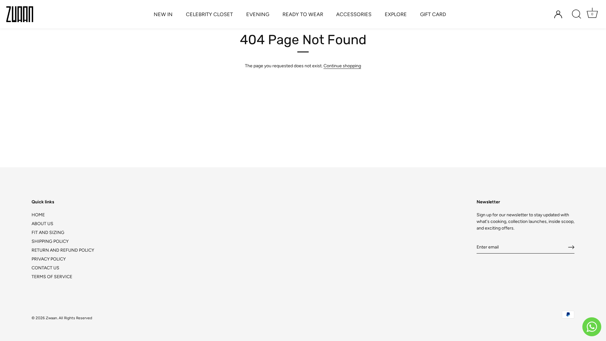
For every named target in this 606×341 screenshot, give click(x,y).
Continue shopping (342, 66)
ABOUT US (42, 223)
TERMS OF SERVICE (52, 276)
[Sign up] (571, 247)
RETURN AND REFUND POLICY (63, 250)
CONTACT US (45, 268)
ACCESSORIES (353, 14)
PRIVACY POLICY (49, 259)
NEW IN (163, 14)
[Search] (576, 14)
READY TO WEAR (302, 14)
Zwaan (51, 318)
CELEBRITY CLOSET (209, 14)
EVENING (257, 14)
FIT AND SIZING (48, 232)
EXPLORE (396, 14)
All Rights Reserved (75, 318)
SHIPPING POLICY (50, 241)
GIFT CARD (433, 14)
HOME (38, 215)
